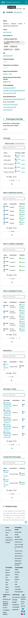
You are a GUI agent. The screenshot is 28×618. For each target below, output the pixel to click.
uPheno (7, 575)
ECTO (7, 592)
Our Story (8, 530)
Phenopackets (19, 592)
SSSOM (17, 579)
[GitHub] (22, 611)
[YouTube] (22, 614)
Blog (13, 602)
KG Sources (18, 558)
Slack (14, 600)
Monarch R (18, 539)
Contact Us (8, 537)
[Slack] (24, 606)
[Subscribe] (22, 606)
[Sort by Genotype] (11, 400)
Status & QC (18, 542)
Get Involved (16, 597)
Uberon (7, 572)
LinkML (16, 577)
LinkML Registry (5, 613)
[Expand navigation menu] (26, 2)
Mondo (7, 570)
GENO (7, 587)
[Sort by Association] (18, 204)
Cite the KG (18, 553)
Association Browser (18, 564)
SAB (6, 535)
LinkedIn (14, 604)
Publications (9, 540)
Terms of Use (18, 551)
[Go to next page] (16, 180)
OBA (6, 582)
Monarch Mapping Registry (5, 603)
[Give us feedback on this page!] (25, 522)
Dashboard (18, 561)
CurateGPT (18, 589)
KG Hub (5, 607)
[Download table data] (11, 184)
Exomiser (17, 572)
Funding (7, 542)
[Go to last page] (19, 180)
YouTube (15, 607)
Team (7, 532)
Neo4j (16, 537)
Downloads (18, 532)
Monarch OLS (6, 599)
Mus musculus (7, 32)
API (16, 534)
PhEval (17, 574)
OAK (16, 582)
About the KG (19, 556)
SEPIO (7, 590)
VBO (6, 585)
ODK (16, 584)
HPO (6, 577)
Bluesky (14, 609)
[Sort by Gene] (8, 204)
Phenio (7, 580)
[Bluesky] (24, 614)
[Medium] (23, 609)
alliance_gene (7, 74)
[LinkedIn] (24, 611)
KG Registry (6, 610)
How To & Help (19, 544)
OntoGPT (17, 587)
